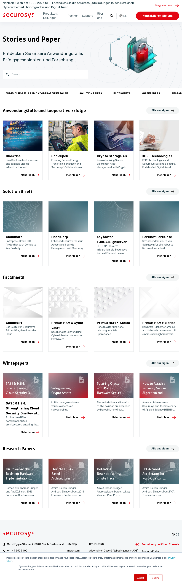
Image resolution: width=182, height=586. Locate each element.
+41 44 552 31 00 (17, 550)
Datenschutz (97, 544)
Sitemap (72, 544)
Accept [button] (140, 577)
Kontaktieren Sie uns (158, 15)
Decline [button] (155, 577)
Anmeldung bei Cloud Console (160, 544)
